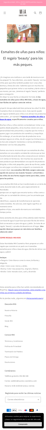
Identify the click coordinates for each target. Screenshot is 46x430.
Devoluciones (10, 362)
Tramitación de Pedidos (14, 352)
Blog (6, 326)
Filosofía (8, 316)
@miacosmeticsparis (34, 298)
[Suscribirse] (38, 399)
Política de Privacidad (13, 346)
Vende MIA (9, 321)
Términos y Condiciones (14, 341)
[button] (4, 12)
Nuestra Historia (11, 310)
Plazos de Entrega (11, 357)
